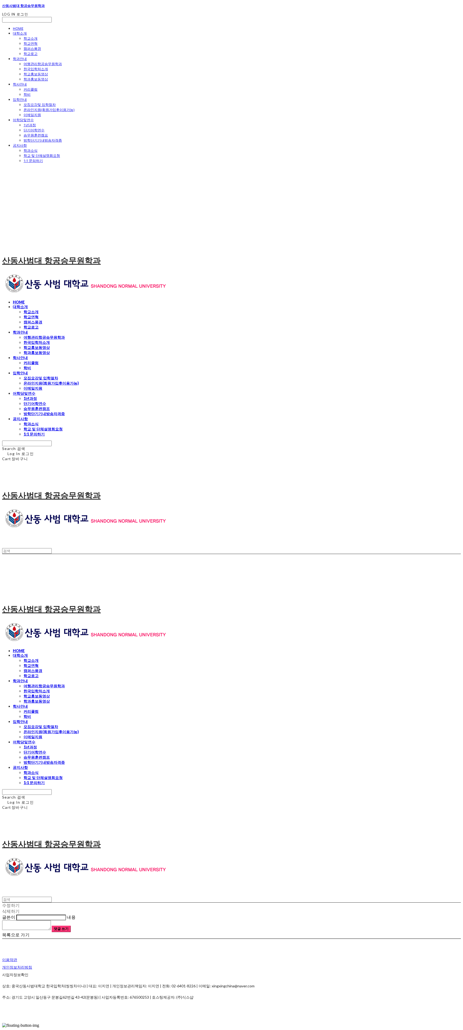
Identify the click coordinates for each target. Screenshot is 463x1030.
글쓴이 (8, 917)
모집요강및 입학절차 (40, 104)
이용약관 (9, 959)
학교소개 (31, 38)
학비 (27, 94)
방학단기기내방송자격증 (43, 140)
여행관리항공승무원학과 (43, 63)
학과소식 (31, 150)
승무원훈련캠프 (36, 135)
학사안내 (20, 84)
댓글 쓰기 (61, 928)
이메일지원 (32, 114)
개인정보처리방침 (17, 967)
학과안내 (20, 58)
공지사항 (20, 145)
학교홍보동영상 (36, 74)
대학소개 (20, 33)
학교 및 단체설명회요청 (42, 155)
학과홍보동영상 (36, 79)
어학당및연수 (23, 119)
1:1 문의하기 (33, 160)
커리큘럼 (31, 89)
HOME (18, 28)
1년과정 (30, 125)
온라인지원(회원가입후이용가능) (49, 109)
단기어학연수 (34, 130)
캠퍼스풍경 (32, 48)
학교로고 (31, 53)
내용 (71, 917)
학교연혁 (31, 43)
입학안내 (20, 99)
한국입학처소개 (36, 69)
